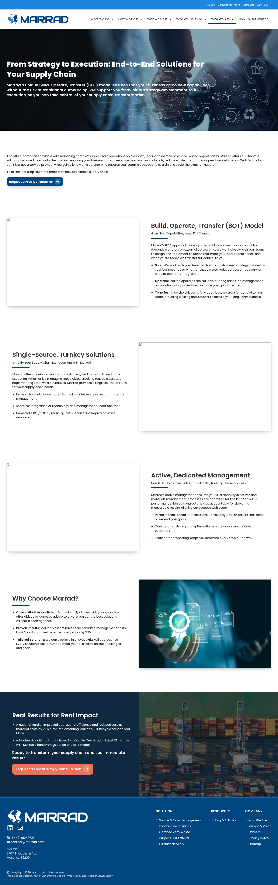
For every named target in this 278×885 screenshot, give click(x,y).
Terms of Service (96, 875)
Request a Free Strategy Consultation (49, 769)
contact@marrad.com (27, 842)
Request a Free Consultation (31, 182)
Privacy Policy (73, 875)
